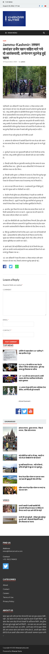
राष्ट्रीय (4, 41)
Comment (7, 290)
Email (6, 320)
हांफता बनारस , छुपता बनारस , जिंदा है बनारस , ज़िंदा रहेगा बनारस (31, 429)
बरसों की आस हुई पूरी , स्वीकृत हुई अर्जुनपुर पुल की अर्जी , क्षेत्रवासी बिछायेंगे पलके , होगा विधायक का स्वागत (32, 519)
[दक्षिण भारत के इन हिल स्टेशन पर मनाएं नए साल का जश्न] (10, 488)
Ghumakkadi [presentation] (10, 421)
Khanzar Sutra (17, 651)
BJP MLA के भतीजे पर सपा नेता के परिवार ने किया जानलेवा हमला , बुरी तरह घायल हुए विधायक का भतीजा (31, 366)
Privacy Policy (8, 601)
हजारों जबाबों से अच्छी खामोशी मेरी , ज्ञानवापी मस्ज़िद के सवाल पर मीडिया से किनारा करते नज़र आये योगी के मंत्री (31, 507)
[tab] (10, 421)
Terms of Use (8, 597)
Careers (6, 593)
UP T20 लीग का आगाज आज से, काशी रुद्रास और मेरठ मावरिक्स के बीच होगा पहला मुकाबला (31, 378)
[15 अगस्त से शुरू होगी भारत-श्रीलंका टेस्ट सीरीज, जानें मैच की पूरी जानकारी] (10, 387)
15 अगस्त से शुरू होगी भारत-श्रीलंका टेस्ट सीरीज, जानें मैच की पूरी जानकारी (32, 388)
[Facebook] (39, 6)
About (5, 585)
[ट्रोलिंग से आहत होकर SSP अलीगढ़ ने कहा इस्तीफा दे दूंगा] (10, 351)
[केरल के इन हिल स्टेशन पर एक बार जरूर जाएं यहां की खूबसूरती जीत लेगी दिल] (10, 477)
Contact (7, 330)
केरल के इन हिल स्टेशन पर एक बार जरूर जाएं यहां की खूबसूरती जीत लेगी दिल (31, 478)
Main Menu (12, 33)
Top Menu (9, 2)
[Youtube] (45, 6)
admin (23, 62)
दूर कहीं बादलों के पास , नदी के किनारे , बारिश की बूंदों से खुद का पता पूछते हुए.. (31, 465)
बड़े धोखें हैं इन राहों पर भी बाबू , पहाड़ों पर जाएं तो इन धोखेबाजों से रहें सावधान (31, 456)
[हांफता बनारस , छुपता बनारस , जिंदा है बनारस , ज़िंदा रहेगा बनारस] (10, 428)
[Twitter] (42, 6)
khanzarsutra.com (22, 648)
